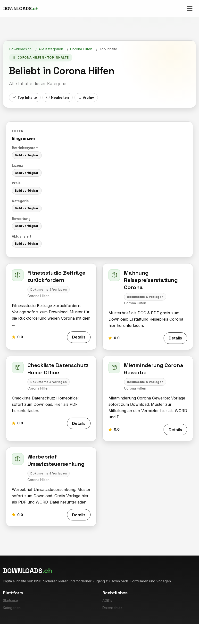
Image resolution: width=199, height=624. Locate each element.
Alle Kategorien (51, 49)
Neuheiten (60, 97)
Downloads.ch (20, 49)
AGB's (107, 600)
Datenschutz (112, 608)
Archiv (88, 97)
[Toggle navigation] (189, 8)
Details (78, 337)
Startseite (10, 600)
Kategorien (12, 608)
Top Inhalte (27, 97)
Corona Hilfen (81, 49)
